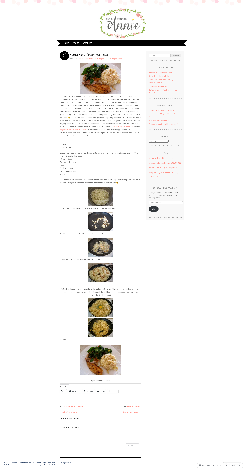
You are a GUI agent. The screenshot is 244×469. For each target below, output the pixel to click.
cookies (176, 162)
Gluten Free (88, 59)
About (76, 43)
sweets (167, 172)
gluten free (75, 406)
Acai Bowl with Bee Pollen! (159, 120)
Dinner (80, 59)
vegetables (153, 176)
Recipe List (87, 43)
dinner (159, 167)
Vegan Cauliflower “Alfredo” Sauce (73, 130)
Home (66, 43)
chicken (171, 158)
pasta (174, 167)
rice (81, 406)
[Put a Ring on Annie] (122, 39)
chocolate (153, 163)
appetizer (153, 158)
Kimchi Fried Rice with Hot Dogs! (161, 110)
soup (158, 173)
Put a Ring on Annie (114, 59)
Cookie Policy (53, 465)
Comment (132, 446)
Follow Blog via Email (165, 188)
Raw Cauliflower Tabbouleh (122, 127)
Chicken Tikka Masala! (132, 412)
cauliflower (66, 406)
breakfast (162, 158)
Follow (153, 209)
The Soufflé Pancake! (68, 412)
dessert (151, 168)
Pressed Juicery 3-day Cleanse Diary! (163, 124)
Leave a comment (133, 406)
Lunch (96, 59)
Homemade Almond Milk (158, 86)
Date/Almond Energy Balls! (159, 76)
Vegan (101, 59)
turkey (176, 173)
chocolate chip (163, 163)
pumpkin (152, 173)
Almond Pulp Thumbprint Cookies (161, 73)
